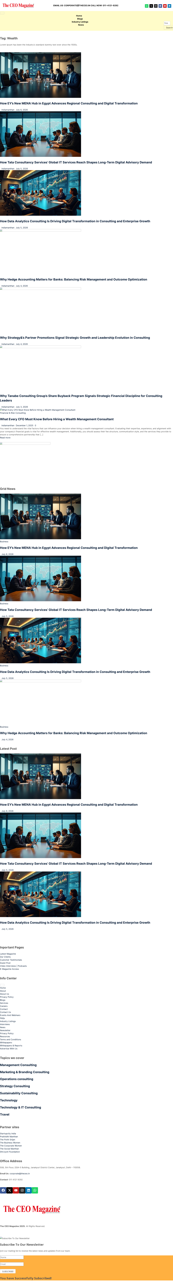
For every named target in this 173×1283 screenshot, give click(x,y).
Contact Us (5, 1012)
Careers (3, 1006)
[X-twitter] (151, 6)
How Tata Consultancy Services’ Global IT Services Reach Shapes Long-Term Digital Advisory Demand (76, 162)
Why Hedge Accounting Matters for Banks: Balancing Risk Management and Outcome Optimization (73, 279)
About (3, 991)
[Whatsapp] (146, 6)
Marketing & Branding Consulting (24, 1072)
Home (79, 15)
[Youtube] (165, 6)
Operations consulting (16, 1079)
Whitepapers (6, 1042)
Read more (5, 437)
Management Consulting (18, 1065)
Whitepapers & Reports (11, 1045)
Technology (8, 1100)
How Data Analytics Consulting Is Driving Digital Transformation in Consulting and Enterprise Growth (75, 221)
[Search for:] (167, 23)
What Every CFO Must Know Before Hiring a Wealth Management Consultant (57, 419)
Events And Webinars (10, 1015)
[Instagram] (156, 6)
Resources (5, 1036)
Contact (4, 1009)
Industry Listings (80, 22)
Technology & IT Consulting (20, 1107)
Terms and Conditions (10, 1039)
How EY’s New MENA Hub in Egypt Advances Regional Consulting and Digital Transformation (69, 103)
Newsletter (5, 1030)
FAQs (2, 1018)
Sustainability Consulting (19, 1093)
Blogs (80, 18)
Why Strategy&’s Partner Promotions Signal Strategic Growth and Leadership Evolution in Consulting (75, 337)
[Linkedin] (169, 6)
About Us (4, 994)
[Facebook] (160, 6)
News (81, 25)
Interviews (5, 1024)
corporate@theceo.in (77, 5)
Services (4, 1003)
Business (4, 541)
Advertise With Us (8, 1048)
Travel (4, 1114)
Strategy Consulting (15, 1086)
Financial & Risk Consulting (13, 413)
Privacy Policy (7, 997)
